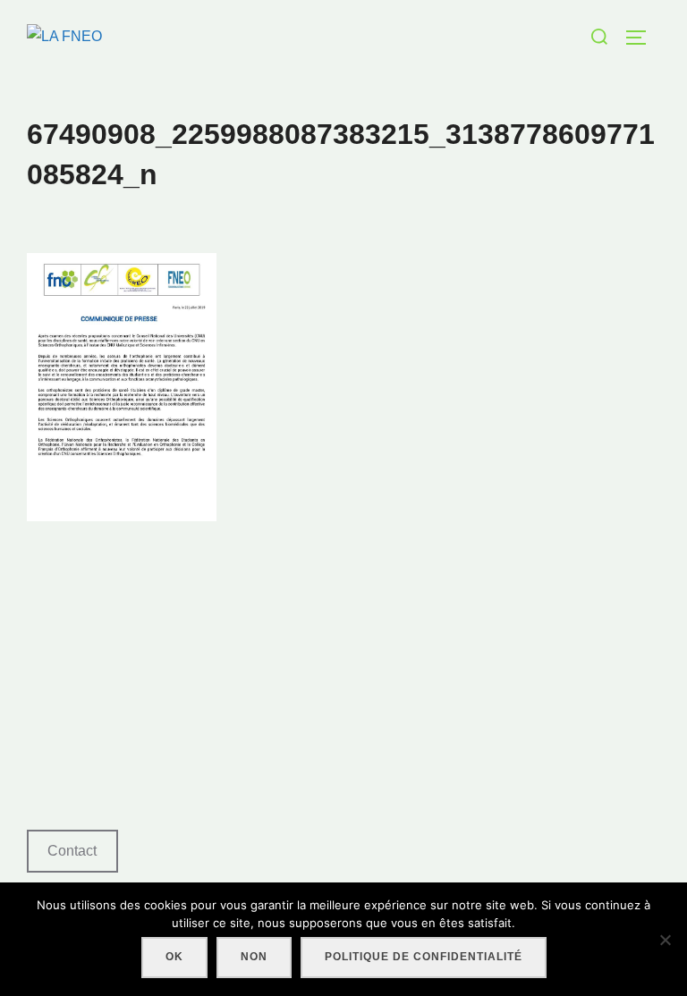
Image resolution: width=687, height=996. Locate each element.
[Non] (665, 940)
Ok (174, 956)
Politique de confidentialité (423, 956)
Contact (72, 850)
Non (254, 956)
